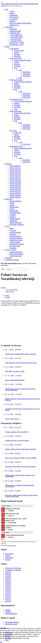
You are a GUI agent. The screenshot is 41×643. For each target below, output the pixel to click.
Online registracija (16, 252)
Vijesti (12, 11)
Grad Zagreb (14, 48)
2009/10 (8, 601)
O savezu (13, 230)
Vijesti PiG (18, 133)
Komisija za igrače (16, 240)
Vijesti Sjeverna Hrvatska (22, 82)
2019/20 (8, 584)
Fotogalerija (9, 558)
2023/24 (8, 576)
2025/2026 (26, 76)
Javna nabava (14, 17)
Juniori (12, 205)
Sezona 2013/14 (15, 172)
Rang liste (8, 199)
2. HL (20, 91)
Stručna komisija (15, 236)
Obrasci (8, 556)
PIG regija (13, 131)
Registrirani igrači (16, 256)
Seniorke (13, 215)
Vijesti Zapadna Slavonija (23, 101)
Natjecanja (9, 27)
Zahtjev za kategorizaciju (12, 418)
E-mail (7, 297)
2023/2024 (26, 72)
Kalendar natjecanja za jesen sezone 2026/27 (17, 440)
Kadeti (12, 209)
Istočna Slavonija (15, 111)
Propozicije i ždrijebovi (13, 568)
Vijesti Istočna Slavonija (22, 113)
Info (6, 9)
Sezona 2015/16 (15, 176)
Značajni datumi (15, 232)
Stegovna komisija (16, 238)
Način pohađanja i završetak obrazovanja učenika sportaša (21, 362)
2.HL (20, 70)
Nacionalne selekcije (17, 244)
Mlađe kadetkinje (16, 222)
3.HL (20, 78)
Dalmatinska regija (16, 146)
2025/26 (8, 572)
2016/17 (8, 590)
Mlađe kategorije (11, 614)
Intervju (12, 13)
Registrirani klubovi (16, 254)
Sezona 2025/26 (15, 197)
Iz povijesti (13, 19)
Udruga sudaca (15, 242)
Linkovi (8, 560)
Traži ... (3, 269)
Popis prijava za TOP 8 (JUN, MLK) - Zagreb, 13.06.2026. (21, 458)
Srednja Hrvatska (16, 58)
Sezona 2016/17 (15, 178)
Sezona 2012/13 (15, 170)
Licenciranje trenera (12, 260)
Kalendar (8, 258)
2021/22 (8, 580)
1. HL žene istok (15, 39)
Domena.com (12, 545)
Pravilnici (17, 56)
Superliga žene (15, 33)
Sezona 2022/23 (15, 191)
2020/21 (8, 582)
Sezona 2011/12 (15, 168)
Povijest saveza (15, 246)
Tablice (16, 52)
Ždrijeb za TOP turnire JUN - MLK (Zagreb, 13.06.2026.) (20, 449)
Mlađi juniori (14, 207)
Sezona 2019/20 (15, 183)
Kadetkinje (13, 221)
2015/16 (8, 591)
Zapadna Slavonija (16, 99)
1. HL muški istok (16, 35)
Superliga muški (15, 31)
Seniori (12, 203)
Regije (7, 46)
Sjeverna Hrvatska (16, 80)
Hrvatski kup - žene (16, 45)
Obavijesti (13, 29)
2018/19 (8, 586)
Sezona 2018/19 (15, 181)
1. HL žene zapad (16, 41)
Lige (15, 68)
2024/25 (8, 574)
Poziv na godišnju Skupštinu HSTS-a (15, 380)
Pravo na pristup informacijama (20, 23)
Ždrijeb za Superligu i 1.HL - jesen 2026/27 (16, 432)
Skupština (13, 248)
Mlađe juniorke (15, 219)
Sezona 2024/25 (15, 195)
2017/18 (8, 588)
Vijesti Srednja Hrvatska (22, 60)
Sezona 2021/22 (15, 187)
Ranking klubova (16, 201)
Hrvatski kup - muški (17, 43)
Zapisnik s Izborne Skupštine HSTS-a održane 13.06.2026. (20, 354)
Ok (1, 642)
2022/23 (8, 578)
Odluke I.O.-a (14, 25)
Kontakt (12, 21)
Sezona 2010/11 (15, 166)
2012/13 (8, 595)
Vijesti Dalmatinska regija (23, 148)
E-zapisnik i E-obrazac (13, 570)
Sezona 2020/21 (15, 185)
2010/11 (8, 599)
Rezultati (17, 54)
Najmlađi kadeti (15, 213)
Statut (12, 228)
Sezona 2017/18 (15, 179)
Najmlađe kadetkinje (17, 224)
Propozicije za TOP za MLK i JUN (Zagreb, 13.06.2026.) (20, 466)
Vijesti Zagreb (19, 50)
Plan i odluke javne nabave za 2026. (15, 371)
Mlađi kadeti (14, 211)
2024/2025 (26, 74)
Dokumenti (13, 15)
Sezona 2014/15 (15, 174)
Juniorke (13, 217)
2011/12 (8, 597)
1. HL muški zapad (16, 37)
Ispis (7, 295)
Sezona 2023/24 (15, 193)
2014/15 (8, 593)
